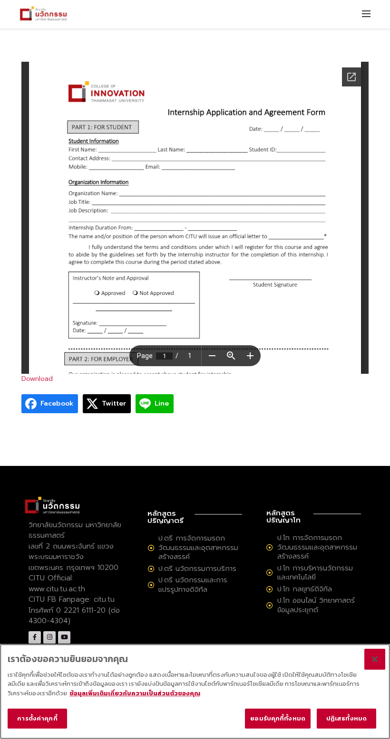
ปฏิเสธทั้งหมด (346, 718)
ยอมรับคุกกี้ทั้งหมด (277, 718)
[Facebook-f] (35, 637)
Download (37, 379)
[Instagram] (49, 637)
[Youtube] (64, 637)
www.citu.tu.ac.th (57, 589)
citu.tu (104, 599)
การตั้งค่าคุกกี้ (37, 718)
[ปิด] (374, 659)
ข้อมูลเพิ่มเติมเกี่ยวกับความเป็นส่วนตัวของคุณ (134, 693)
